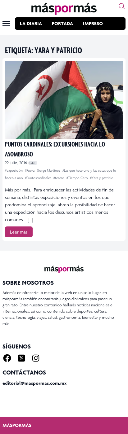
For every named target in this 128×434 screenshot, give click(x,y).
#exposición (14, 170)
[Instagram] (35, 358)
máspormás (16, 425)
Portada (62, 23)
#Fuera (30, 170)
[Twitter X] (21, 358)
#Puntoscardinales (38, 178)
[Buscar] (122, 6)
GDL (33, 163)
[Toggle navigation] (6, 23)
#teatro (59, 178)
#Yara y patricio (101, 178)
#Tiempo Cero (77, 178)
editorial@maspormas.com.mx (34, 383)
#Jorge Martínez (49, 170)
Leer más (19, 232)
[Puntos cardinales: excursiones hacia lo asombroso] (64, 100)
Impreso (93, 23)
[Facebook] (7, 358)
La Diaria (31, 23)
